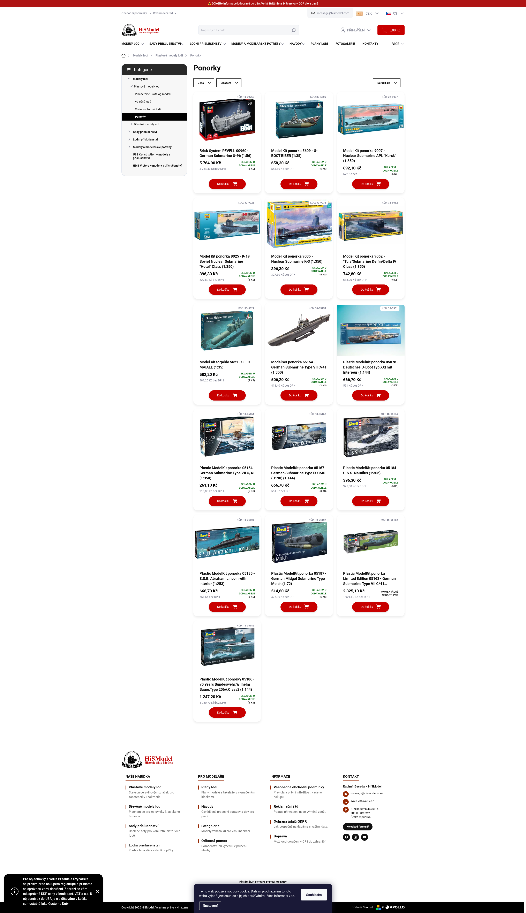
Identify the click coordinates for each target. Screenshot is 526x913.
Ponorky (140, 116)
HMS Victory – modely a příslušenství (157, 165)
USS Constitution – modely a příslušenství (151, 156)
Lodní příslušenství (145, 139)
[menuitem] (133, 44)
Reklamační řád (163, 13)
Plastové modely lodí (147, 86)
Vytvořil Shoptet (363, 907)
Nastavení (210, 906)
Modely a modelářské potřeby (152, 147)
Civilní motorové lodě (148, 109)
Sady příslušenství (145, 132)
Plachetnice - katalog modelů (153, 94)
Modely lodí (140, 79)
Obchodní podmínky (134, 13)
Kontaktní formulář (358, 826)
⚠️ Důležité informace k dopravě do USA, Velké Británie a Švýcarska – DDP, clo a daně (263, 3)
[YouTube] (364, 837)
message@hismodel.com (367, 793)
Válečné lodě (143, 101)
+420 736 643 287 (362, 801)
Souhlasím (314, 895)
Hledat (294, 30)
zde (291, 896)
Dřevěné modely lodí (146, 124)
